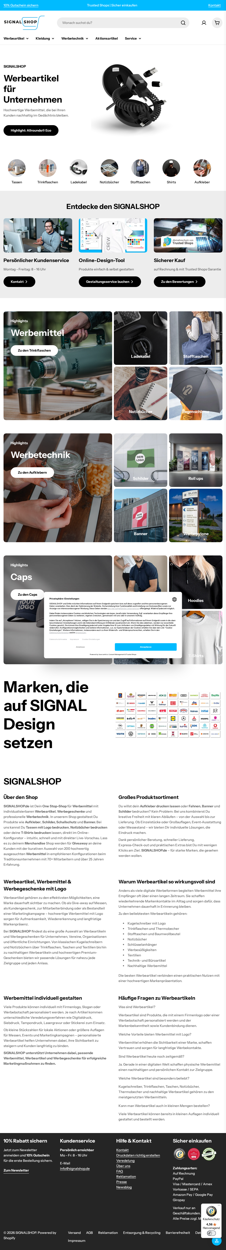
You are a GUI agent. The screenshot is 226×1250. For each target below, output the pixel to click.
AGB (89, 1233)
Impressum (76, 1241)
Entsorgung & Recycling (141, 1233)
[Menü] (219, 1206)
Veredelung (125, 1160)
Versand (74, 1233)
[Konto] (204, 22)
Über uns (123, 1166)
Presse (121, 1182)
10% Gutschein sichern (21, 5)
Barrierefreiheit (178, 1233)
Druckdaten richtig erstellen (138, 1155)
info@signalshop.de (75, 1168)
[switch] (211, 1233)
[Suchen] (183, 22)
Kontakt (214, 5)
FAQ (119, 1171)
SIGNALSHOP (25, 1233)
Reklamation (126, 1176)
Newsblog (124, 1187)
